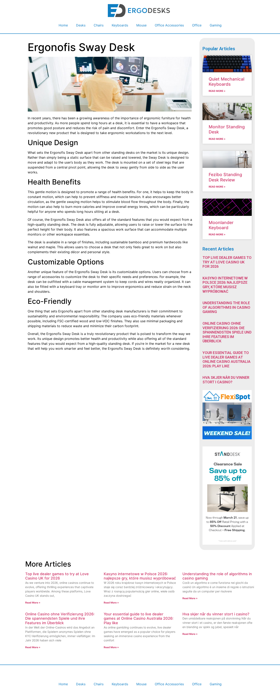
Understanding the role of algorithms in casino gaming (226, 307)
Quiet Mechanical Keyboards (226, 81)
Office (196, 25)
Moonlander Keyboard (221, 225)
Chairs (99, 25)
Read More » (217, 90)
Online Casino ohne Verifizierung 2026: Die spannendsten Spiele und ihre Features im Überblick (227, 332)
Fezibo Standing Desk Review (225, 177)
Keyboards (120, 25)
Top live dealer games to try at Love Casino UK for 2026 (227, 262)
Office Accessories (169, 25)
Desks (80, 25)
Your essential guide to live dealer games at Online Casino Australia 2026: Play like (226, 359)
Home (63, 25)
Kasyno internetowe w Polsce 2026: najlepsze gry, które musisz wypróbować (225, 285)
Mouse (141, 25)
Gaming (216, 25)
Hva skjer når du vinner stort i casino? (226, 379)
